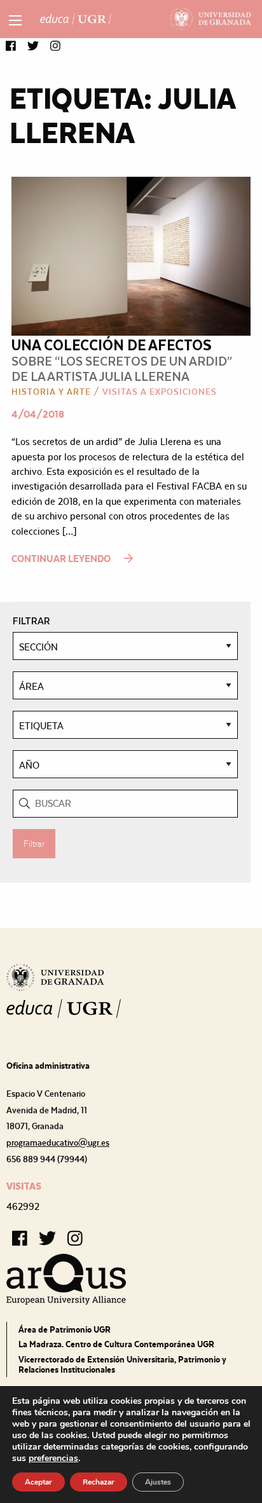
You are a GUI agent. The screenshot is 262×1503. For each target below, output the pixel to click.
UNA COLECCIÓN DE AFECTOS (111, 344)
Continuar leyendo (62, 558)
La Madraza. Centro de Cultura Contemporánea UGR (116, 1344)
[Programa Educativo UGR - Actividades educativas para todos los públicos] (75, 19)
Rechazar (98, 1482)
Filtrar (34, 844)
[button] (11, 46)
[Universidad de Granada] (211, 19)
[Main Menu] (15, 20)
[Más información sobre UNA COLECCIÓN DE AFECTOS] (131, 255)
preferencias (53, 1458)
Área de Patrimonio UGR (64, 1329)
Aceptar (38, 1482)
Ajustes (158, 1482)
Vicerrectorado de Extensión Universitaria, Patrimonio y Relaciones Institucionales (122, 1364)
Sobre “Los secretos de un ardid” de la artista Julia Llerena (121, 367)
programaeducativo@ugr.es (57, 1142)
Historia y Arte (51, 392)
